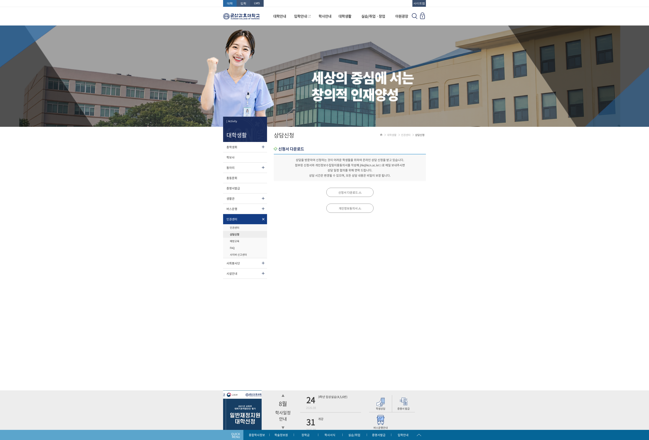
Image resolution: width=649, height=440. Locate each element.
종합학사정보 (257, 435)
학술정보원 (281, 435)
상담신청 (234, 234)
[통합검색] (414, 18)
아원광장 (401, 16)
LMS (257, 3)
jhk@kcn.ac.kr (369, 165)
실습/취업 (354, 435)
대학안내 (279, 16)
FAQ (232, 248)
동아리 (230, 167)
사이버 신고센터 (238, 254)
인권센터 (231, 219)
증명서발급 (233, 188)
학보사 (230, 157)
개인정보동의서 (348, 208)
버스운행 (231, 209)
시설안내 (231, 273)
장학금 (306, 435)
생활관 (230, 198)
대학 (230, 3)
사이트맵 (419, 3)
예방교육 (234, 241)
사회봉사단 (233, 263)
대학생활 (345, 16)
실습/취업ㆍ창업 (373, 16)
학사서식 (329, 435)
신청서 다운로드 (348, 192)
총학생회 (231, 147)
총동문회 (231, 178)
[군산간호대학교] (241, 18)
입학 (243, 3)
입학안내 (301, 16)
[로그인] (422, 18)
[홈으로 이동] (381, 134)
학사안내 (325, 16)
